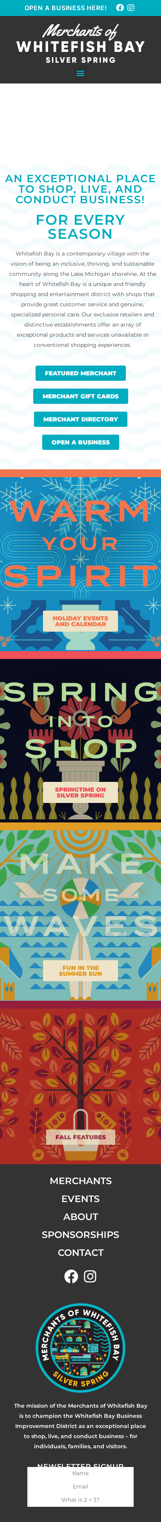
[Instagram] (130, 7)
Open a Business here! (66, 8)
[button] (80, 73)
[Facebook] (119, 7)
